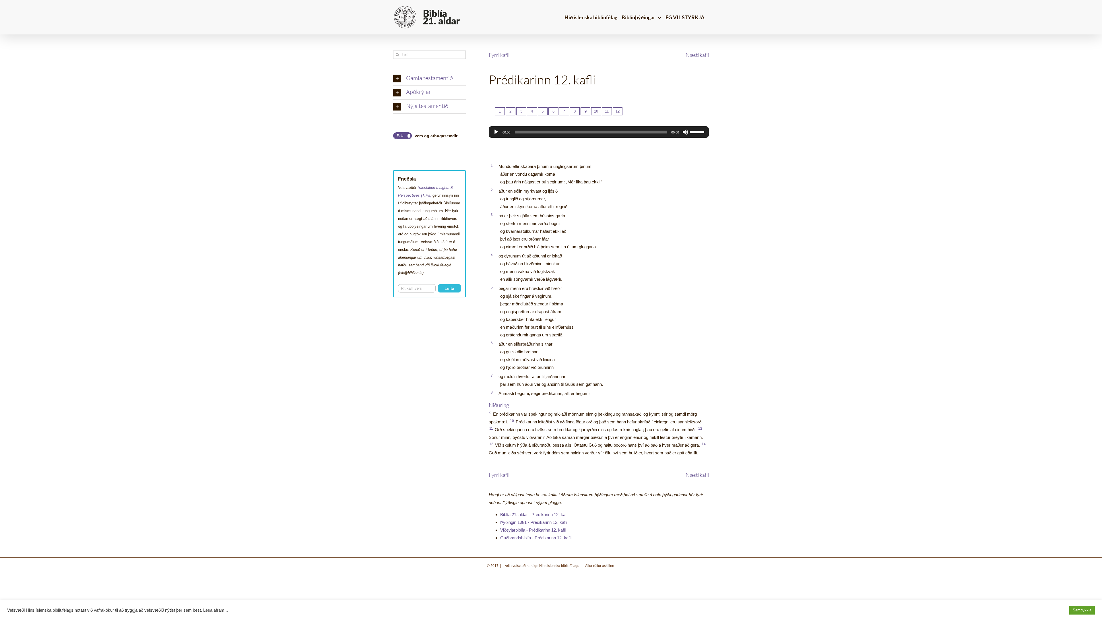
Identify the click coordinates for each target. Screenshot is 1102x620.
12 (618, 111)
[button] (429, 79)
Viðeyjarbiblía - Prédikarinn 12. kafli (533, 530)
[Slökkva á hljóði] (685, 132)
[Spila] (496, 132)
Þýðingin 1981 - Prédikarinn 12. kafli (533, 522)
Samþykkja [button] (1082, 610)
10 (596, 111)
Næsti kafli (697, 55)
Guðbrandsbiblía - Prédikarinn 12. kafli (535, 537)
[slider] (698, 131)
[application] (599, 132)
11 (607, 111)
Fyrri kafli (499, 55)
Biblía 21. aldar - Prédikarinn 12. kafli (534, 514)
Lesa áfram (213, 610)
